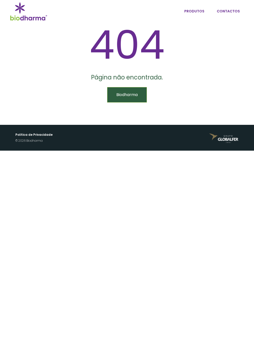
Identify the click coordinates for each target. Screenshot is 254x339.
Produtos (194, 11)
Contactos (228, 11)
